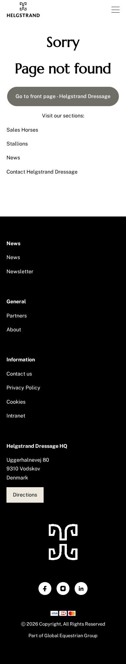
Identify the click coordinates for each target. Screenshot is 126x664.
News (13, 158)
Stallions (17, 144)
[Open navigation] (115, 10)
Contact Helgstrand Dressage (42, 172)
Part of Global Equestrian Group (63, 635)
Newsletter (19, 271)
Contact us (19, 374)
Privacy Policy (23, 388)
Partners (16, 316)
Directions (25, 495)
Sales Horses (22, 130)
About (13, 330)
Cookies (16, 402)
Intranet (15, 416)
